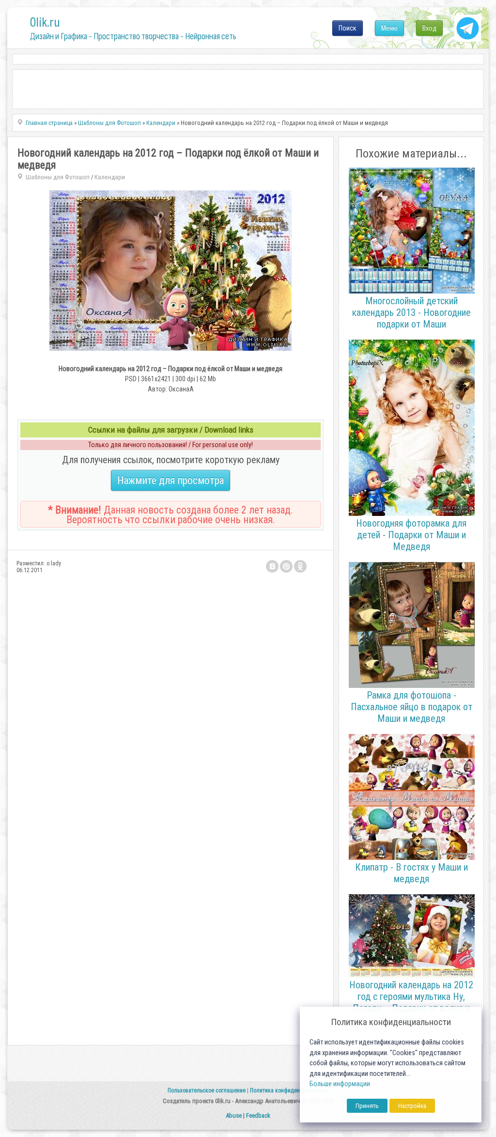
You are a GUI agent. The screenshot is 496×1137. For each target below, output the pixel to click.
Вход (429, 28)
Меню (389, 28)
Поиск (347, 28)
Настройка (412, 1105)
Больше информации (340, 1084)
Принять (367, 1105)
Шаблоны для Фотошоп (58, 177)
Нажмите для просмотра (170, 480)
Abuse (234, 1115)
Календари (109, 177)
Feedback (258, 1115)
